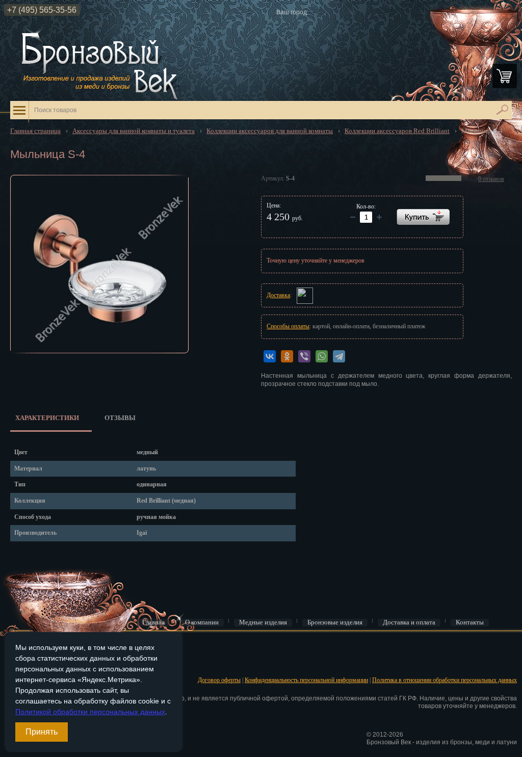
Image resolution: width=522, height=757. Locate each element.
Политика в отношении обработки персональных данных (444, 680)
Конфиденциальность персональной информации (306, 680)
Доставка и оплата (409, 622)
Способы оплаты (288, 326)
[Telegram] (339, 356)
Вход (15, 646)
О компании (202, 622)
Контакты (470, 622)
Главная (153, 622)
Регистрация (25, 663)
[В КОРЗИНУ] (423, 217)
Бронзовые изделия (334, 622)
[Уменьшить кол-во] (379, 217)
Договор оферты (219, 680)
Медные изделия (263, 622)
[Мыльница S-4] (99, 264)
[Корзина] (504, 76)
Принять (41, 731)
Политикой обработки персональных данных (90, 712)
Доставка (278, 295)
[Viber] (304, 356)
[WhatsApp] (322, 356)
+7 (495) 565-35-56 (41, 10)
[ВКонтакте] (270, 356)
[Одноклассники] (287, 356)
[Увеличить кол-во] (352, 217)
